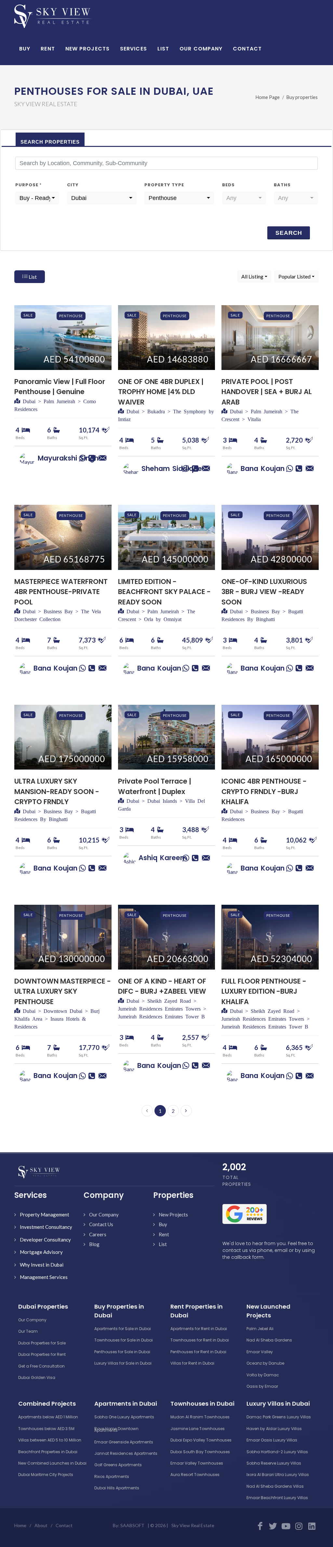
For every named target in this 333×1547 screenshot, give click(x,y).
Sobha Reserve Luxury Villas (273, 1463)
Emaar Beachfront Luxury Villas (277, 1497)
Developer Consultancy (45, 1239)
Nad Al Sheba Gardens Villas (275, 1486)
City (73, 185)
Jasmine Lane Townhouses (197, 1428)
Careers (97, 1234)
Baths (282, 185)
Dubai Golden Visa (36, 1377)
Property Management (44, 1214)
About (40, 1525)
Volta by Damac (262, 1375)
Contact (64, 1525)
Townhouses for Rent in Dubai (199, 1340)
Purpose (28, 185)
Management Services (44, 1277)
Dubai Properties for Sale (42, 1343)
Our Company (104, 1214)
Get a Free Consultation (41, 1366)
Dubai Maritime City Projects (45, 1474)
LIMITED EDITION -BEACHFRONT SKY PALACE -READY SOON (164, 592)
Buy (163, 1224)
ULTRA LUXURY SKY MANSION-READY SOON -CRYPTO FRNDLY (56, 791)
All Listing (252, 276)
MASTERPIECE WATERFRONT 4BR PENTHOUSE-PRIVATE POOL (61, 592)
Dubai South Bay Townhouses (200, 1452)
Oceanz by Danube (265, 1363)
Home (20, 1525)
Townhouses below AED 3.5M (46, 1428)
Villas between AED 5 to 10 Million (49, 1440)
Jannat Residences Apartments (125, 1453)
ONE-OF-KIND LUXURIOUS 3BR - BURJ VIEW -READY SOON (264, 592)
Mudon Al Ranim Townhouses (200, 1417)
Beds (228, 185)
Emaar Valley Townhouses (196, 1463)
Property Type (164, 185)
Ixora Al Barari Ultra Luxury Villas (277, 1474)
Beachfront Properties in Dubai (47, 1452)
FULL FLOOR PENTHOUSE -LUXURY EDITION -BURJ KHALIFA (263, 991)
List (32, 277)
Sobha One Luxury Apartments (124, 1417)
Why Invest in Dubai (41, 1265)
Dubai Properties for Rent (42, 1354)
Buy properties (302, 97)
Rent (164, 1234)
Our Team (28, 1331)
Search (288, 233)
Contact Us (101, 1224)
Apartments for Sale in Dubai (122, 1328)
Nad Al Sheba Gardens (269, 1340)
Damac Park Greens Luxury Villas (278, 1417)
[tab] (50, 139)
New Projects (173, 1214)
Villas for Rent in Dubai (192, 1363)
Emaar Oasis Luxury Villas (271, 1440)
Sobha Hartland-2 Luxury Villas (277, 1452)
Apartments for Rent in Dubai (198, 1328)
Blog (94, 1244)
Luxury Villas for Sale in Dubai (123, 1363)
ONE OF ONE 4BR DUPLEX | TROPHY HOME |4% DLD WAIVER (161, 392)
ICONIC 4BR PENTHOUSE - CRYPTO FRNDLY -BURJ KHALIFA (264, 791)
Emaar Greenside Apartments (123, 1442)
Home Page (268, 97)
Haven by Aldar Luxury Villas (274, 1428)
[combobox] (37, 198)
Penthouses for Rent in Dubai (198, 1352)
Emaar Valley (259, 1352)
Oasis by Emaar (262, 1386)
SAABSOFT (132, 1525)
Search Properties (50, 142)
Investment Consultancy (46, 1227)
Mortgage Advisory (41, 1252)
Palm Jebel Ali (259, 1328)
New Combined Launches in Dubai (52, 1463)
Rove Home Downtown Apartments (116, 1429)
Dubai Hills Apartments (116, 1488)
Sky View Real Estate (192, 1525)
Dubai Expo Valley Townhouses (201, 1440)
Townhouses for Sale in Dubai (123, 1340)
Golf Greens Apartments (118, 1465)
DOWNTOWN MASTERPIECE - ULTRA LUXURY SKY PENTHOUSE (62, 991)
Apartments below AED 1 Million (48, 1417)
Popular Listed (294, 276)
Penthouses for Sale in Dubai (122, 1352)
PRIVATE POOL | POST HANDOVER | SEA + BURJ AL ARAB (266, 392)
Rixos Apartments (111, 1476)
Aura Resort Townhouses (195, 1474)
